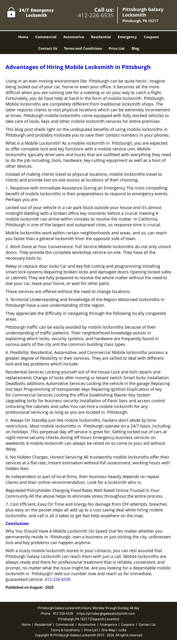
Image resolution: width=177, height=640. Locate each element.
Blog (135, 48)
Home (23, 36)
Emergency (127, 36)
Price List (117, 48)
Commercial (45, 36)
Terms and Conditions (83, 48)
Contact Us (47, 48)
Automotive (73, 36)
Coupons (151, 36)
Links (123, 630)
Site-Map (108, 630)
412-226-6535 (96, 15)
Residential (101, 36)
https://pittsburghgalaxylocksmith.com (106, 613)
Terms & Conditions (65, 630)
